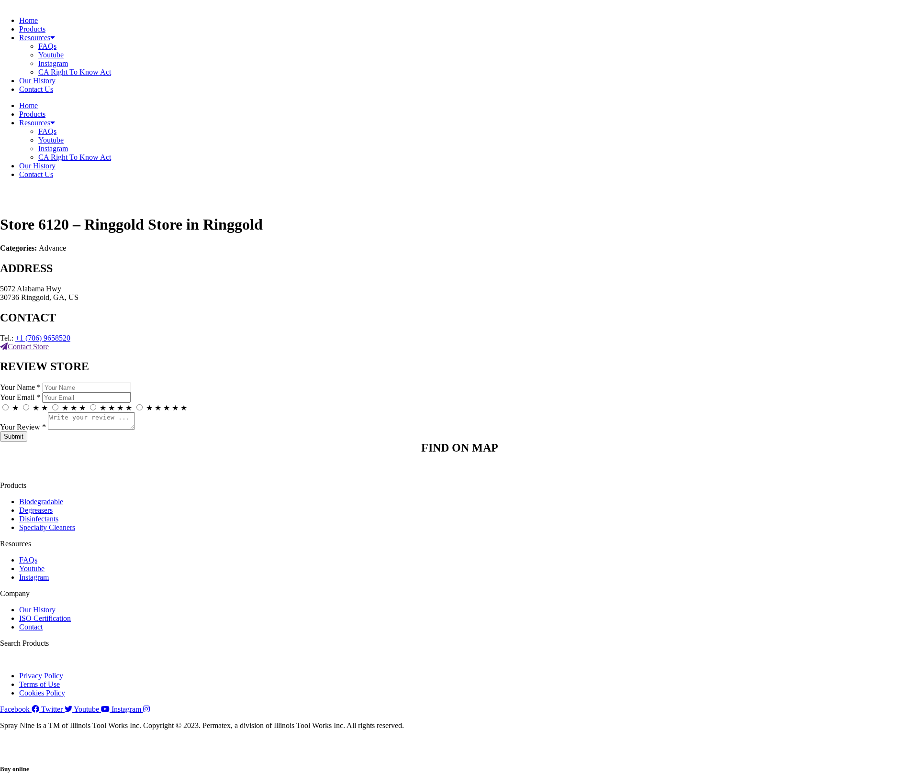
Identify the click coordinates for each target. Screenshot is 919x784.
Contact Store (28, 346)
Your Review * (23, 427)
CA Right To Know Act (74, 72)
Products (32, 29)
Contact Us (36, 89)
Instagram (53, 63)
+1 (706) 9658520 (42, 338)
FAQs (47, 46)
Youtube (51, 55)
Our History (37, 81)
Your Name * (20, 387)
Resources (34, 37)
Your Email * (20, 397)
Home (28, 20)
